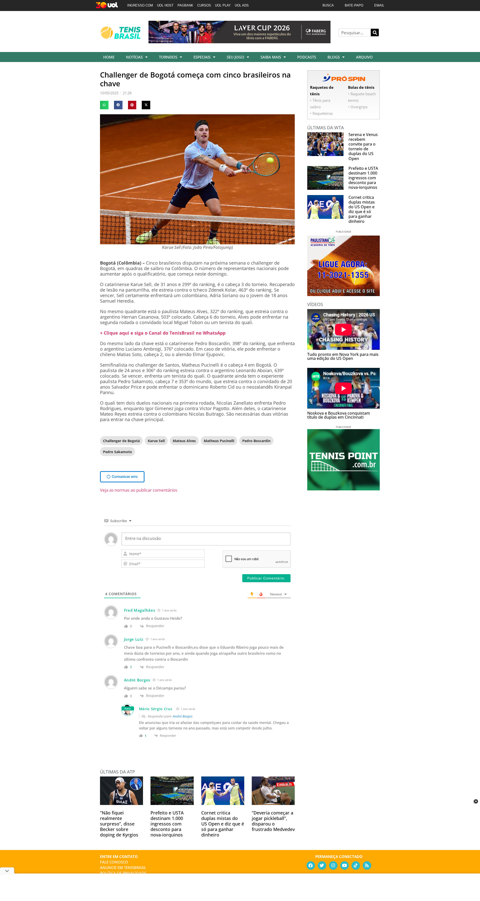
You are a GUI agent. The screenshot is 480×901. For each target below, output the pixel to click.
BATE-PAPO (354, 5)
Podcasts (306, 57)
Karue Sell (156, 440)
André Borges (182, 716)
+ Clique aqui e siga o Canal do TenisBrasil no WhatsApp (163, 333)
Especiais (202, 57)
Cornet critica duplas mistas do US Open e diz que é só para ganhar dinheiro (222, 824)
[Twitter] (322, 865)
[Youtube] (344, 865)
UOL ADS (242, 5)
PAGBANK (185, 5)
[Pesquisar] (375, 32)
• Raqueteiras (321, 113)
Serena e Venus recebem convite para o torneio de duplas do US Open (363, 146)
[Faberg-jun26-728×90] (239, 42)
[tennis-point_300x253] (343, 489)
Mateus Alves (184, 440)
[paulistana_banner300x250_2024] (343, 294)
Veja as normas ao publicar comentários (138, 490)
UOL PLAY (223, 5)
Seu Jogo (235, 57)
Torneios (168, 57)
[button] (104, 105)
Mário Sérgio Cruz (155, 708)
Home (108, 57)
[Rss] (367, 865)
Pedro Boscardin (256, 440)
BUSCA (328, 5)
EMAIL (379, 5)
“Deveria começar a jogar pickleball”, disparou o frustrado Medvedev (273, 821)
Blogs (334, 57)
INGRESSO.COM (140, 5)
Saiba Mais (270, 57)
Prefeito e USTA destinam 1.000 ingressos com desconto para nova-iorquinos (167, 824)
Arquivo (364, 57)
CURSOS (204, 5)
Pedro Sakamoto (117, 451)
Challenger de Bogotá (121, 440)
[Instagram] (333, 865)
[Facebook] (310, 865)
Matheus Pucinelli (219, 440)
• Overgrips (358, 106)
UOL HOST (165, 5)
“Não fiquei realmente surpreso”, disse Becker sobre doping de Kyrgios (119, 824)
